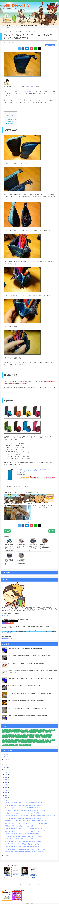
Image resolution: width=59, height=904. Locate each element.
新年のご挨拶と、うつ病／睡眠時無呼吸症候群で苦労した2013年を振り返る (25, 851)
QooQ (32, 903)
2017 (5, 762)
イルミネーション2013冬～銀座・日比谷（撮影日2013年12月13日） (23, 846)
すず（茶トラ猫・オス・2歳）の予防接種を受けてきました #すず (22, 844)
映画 (19, 742)
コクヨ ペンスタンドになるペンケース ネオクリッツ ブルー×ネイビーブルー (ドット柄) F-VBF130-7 (35, 470)
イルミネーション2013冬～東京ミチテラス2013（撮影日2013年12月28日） (24, 802)
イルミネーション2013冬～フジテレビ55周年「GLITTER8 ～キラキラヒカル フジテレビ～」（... (30, 815)
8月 (6, 782)
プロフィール (6, 615)
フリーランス (22, 744)
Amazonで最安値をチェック (24, 477)
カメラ (36, 729)
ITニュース (43, 729)
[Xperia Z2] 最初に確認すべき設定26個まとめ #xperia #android (25, 648)
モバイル (47, 732)
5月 (6, 790)
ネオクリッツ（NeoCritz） (26, 91)
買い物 (51, 729)
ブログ (30, 737)
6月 (6, 787)
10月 (6, 777)
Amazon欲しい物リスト (9, 638)
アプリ (24, 737)
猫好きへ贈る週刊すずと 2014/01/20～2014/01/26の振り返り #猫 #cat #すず (25, 805)
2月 (6, 797)
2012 (5, 858)
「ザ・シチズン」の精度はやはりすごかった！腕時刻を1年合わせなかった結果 (29, 655)
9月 (6, 779)
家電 (42, 737)
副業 (28, 744)
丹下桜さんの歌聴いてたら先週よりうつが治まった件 (19, 826)
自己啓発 (37, 734)
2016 (5, 764)
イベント (4, 732)
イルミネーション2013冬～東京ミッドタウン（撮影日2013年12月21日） (24, 828)
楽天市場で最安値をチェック (36, 477)
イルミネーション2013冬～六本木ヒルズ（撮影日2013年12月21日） (23, 833)
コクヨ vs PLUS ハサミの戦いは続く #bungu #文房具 (19, 838)
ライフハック (12, 734)
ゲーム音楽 (14, 744)
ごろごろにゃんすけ (44, 742)
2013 (5, 855)
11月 (6, 774)
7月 (6, 785)
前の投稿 (51, 531)
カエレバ (23, 472)
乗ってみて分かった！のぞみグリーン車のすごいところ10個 (24, 685)
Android (17, 732)
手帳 (51, 739)
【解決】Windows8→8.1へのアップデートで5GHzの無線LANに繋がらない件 (25, 820)
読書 (35, 732)
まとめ (17, 729)
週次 (30, 729)
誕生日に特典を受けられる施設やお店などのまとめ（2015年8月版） (26, 700)
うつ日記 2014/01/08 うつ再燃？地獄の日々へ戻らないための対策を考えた (24, 836)
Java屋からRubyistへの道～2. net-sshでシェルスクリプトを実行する (23, 813)
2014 (5, 769)
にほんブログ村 (43, 507)
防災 (46, 739)
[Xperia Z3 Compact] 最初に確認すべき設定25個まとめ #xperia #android (27, 715)
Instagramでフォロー (8, 622)
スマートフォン (28, 734)
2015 (5, 767)
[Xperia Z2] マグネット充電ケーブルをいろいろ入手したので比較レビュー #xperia (30, 678)
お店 (47, 737)
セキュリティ (5, 742)
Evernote (25, 742)
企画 (41, 739)
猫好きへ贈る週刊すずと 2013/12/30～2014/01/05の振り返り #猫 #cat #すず (25, 841)
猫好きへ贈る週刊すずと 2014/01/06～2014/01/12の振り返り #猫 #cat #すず (25, 831)
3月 (6, 795)
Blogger (38, 884)
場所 (29, 732)
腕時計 (36, 737)
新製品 (47, 45)
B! (27, 48)
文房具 (52, 45)
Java (3, 737)
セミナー (4, 739)
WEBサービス (34, 739)
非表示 (11, 115)
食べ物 (9, 737)
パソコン (20, 734)
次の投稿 (7, 531)
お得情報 (4, 734)
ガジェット (4, 729)
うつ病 (23, 732)
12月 (6, 772)
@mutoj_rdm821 (30, 86)
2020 (5, 756)
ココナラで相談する (8, 632)
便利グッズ (13, 742)
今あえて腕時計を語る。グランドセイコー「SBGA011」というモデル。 (27, 708)
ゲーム (40, 732)
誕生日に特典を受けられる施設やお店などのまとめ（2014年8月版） (26, 663)
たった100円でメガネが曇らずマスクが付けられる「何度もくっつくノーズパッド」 (30, 693)
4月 (6, 792)
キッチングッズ (5, 744)
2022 (5, 754)
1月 (6, 800)
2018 (5, 759)
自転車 (36, 742)
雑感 (48, 734)
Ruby (31, 742)
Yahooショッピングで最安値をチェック (49, 477)
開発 (43, 734)
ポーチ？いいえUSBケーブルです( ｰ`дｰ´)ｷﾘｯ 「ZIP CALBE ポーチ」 (23, 808)
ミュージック (17, 737)
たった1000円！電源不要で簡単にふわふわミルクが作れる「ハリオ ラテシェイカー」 (27, 849)
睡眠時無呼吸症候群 (23, 739)
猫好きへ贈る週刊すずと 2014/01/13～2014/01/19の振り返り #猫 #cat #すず (25, 818)
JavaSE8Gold (12, 739)
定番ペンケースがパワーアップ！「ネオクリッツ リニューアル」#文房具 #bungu (26, 823)
